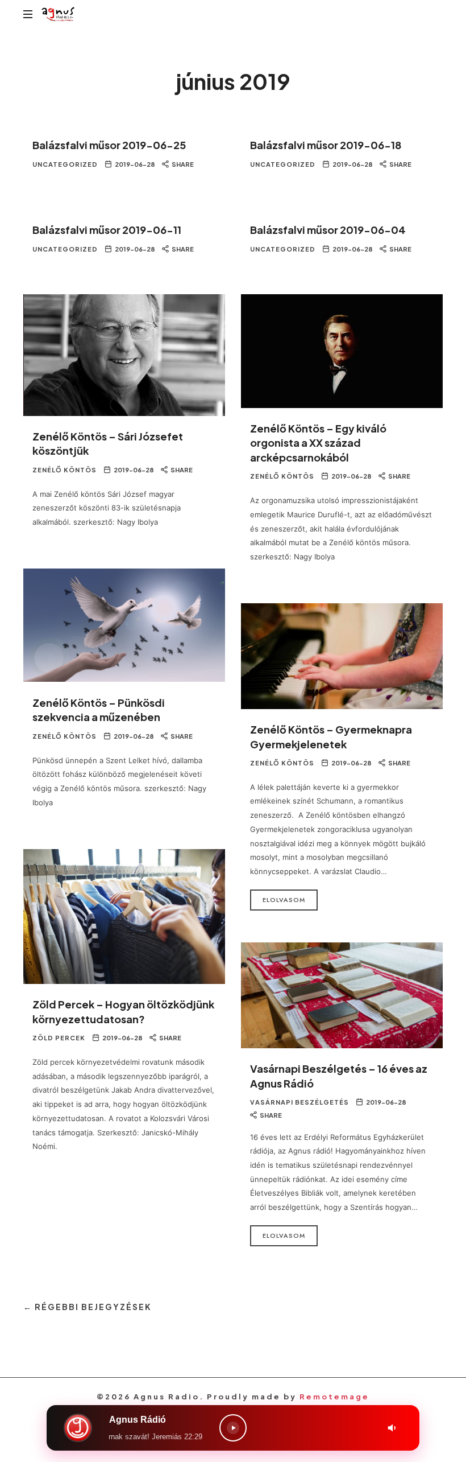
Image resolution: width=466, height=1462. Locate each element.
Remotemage (334, 1396)
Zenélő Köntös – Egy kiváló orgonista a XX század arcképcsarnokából (318, 443)
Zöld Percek (58, 1037)
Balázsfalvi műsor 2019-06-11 (106, 229)
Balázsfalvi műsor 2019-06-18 (325, 144)
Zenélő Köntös (64, 469)
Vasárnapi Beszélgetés (299, 1102)
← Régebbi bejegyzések (87, 1307)
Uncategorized (65, 164)
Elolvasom (284, 899)
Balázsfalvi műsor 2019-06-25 (109, 144)
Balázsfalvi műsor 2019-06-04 (328, 229)
